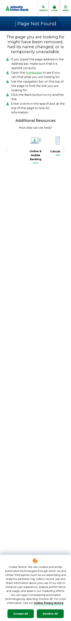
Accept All (20, 613)
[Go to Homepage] (14, 8)
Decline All (50, 613)
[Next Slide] (63, 150)
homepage (34, 72)
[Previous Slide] (7, 150)
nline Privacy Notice (50, 603)
